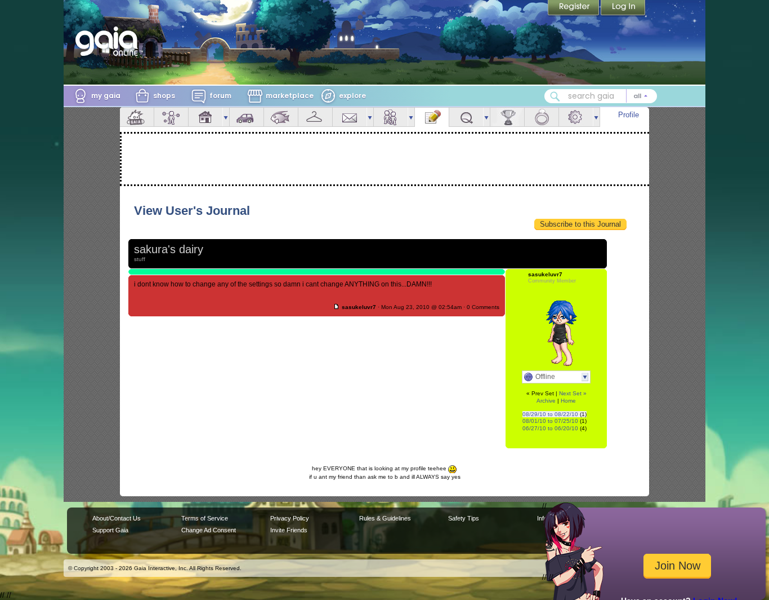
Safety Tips (463, 518)
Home (568, 401)
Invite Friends (288, 530)
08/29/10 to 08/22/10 (550, 414)
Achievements (507, 117)
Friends (391, 117)
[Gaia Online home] (109, 41)
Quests (466, 117)
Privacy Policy (289, 518)
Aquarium (281, 117)
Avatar (171, 117)
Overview (137, 117)
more (225, 117)
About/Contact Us (116, 518)
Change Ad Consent (208, 530)
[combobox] (600, 96)
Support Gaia (110, 530)
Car (246, 117)
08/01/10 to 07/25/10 (550, 421)
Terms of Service (204, 518)
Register (574, 8)
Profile (628, 115)
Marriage (541, 117)
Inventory (315, 117)
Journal (432, 117)
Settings (576, 117)
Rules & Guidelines (385, 518)
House (205, 117)
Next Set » (573, 393)
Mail (349, 117)
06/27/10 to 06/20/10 (550, 428)
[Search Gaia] (555, 96)
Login (623, 8)
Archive (546, 401)
